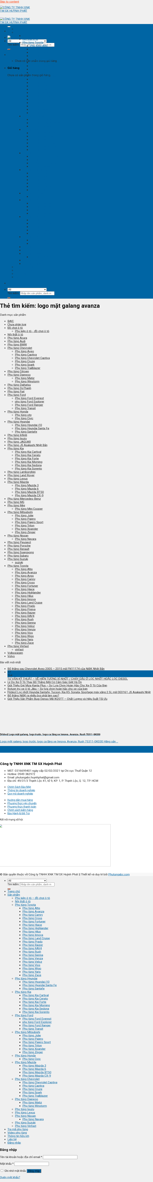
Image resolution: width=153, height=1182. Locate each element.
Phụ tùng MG (15, 502)
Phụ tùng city (23, 415)
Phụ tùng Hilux (39, 69)
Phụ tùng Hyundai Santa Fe (47, 123)
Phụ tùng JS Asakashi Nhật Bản (27, 445)
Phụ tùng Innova (40, 72)
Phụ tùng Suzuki (32, 260)
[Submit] (8, 49)
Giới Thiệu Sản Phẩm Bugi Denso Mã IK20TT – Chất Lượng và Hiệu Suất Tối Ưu (57, 699)
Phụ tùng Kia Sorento (43, 149)
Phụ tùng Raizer (40, 82)
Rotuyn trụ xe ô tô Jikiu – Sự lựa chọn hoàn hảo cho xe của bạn (47, 689)
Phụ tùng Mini (16, 505)
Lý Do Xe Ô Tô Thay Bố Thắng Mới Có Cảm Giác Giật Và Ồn (44, 682)
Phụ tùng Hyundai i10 (43, 119)
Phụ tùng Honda (32, 193)
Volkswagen (15, 653)
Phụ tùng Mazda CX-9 (44, 213)
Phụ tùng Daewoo (34, 236)
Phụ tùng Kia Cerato (42, 136)
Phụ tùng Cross (40, 56)
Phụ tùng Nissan (32, 253)
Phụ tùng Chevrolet (34, 216)
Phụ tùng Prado (40, 79)
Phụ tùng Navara (40, 257)
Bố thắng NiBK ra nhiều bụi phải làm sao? (33, 695)
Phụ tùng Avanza (41, 49)
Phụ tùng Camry (40, 52)
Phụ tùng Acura (17, 338)
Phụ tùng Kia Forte (42, 139)
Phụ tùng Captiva (41, 223)
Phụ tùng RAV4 (39, 86)
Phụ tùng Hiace (39, 62)
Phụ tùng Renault (18, 549)
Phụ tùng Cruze (40, 226)
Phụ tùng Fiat (15, 391)
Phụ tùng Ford (31, 153)
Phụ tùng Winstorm (42, 243)
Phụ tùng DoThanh (19, 388)
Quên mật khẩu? (10, 1177)
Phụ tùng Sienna (40, 92)
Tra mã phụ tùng (25, 267)
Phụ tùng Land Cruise (43, 76)
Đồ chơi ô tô (15, 328)
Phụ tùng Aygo (24, 576)
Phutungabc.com (119, 874)
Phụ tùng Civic (39, 196)
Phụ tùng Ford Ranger (44, 163)
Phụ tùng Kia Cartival (43, 133)
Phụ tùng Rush (39, 89)
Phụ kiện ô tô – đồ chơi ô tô (32, 898)
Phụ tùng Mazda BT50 (44, 210)
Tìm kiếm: (13, 44)
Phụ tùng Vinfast (33, 263)
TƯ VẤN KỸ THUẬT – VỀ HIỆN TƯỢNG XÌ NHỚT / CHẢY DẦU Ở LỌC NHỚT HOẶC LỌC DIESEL (67, 678)
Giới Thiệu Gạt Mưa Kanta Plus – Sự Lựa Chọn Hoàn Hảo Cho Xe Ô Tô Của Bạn (57, 685)
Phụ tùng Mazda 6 (42, 206)
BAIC (10, 321)
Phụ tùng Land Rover (21, 475)
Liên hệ (19, 277)
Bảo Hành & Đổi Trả (18, 813)
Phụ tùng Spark (39, 230)
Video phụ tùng (24, 270)
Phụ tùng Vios (39, 102)
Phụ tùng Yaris (39, 109)
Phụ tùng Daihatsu (19, 384)
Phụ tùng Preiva (25, 609)
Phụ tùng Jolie (39, 173)
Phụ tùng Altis (39, 45)
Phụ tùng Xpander (41, 186)
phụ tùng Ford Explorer (44, 159)
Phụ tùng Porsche (19, 545)
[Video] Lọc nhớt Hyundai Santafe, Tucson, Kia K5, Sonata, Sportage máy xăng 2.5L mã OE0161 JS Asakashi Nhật (79, 692)
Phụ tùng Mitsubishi (35, 169)
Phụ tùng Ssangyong (20, 552)
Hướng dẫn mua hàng (20, 799)
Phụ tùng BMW (17, 344)
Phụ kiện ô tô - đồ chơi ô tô (39, 35)
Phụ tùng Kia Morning (43, 143)
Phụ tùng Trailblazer (42, 233)
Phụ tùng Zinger (40, 190)
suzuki (19, 562)
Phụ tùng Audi (16, 341)
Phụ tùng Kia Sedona (43, 146)
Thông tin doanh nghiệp (21, 790)
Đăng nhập (34, 1171)
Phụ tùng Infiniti (17, 435)
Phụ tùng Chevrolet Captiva (47, 220)
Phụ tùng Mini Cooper (29, 508)
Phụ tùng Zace (39, 112)
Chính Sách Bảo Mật (19, 786)
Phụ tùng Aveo (24, 351)
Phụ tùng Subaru (18, 555)
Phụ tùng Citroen (18, 371)
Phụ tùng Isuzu (32, 247)
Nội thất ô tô (30, 39)
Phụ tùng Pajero (40, 176)
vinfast (19, 649)
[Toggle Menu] (8, 26)
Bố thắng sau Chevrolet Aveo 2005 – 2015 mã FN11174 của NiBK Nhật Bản (55, 668)
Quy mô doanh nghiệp (20, 793)
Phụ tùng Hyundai (33, 116)
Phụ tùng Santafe (41, 126)
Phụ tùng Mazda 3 (42, 203)
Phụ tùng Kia (30, 129)
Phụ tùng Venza (40, 96)
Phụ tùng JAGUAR (19, 441)
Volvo (11, 656)
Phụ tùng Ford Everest (44, 156)
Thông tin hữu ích (26, 273)
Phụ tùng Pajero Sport (44, 180)
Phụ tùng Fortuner (41, 59)
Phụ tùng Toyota (32, 42)
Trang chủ (21, 29)
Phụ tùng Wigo (39, 106)
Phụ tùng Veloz (40, 99)
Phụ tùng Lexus (32, 250)
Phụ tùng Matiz (39, 240)
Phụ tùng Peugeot (19, 542)
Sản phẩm (21, 32)
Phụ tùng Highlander (43, 66)
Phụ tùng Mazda (33, 200)
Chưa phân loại (16, 324)
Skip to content (9, 1)
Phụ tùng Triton (39, 183)
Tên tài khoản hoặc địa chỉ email (21, 1157)
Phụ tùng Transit (40, 166)
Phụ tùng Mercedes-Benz (24, 498)
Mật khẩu (7, 1163)
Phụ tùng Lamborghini (21, 472)
